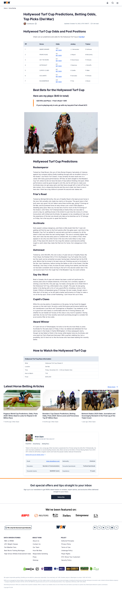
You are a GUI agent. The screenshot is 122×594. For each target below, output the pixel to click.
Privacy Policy (66, 544)
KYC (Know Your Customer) (70, 557)
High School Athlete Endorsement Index (17, 554)
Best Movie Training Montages (14, 550)
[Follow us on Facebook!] (95, 527)
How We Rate (37, 550)
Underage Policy (67, 550)
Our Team (36, 547)
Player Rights (65, 554)
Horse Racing (12, 8)
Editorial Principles (67, 541)
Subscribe (61, 497)
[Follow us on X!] (99, 527)
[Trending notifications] (107, 2)
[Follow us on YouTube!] (103, 527)
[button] (117, 3)
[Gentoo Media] (59, 568)
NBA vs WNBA (9, 541)
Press (34, 557)
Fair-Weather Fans (10, 547)
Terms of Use (65, 547)
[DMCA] (28, 568)
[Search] (113, 3)
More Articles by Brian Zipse (35, 454)
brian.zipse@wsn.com (52, 461)
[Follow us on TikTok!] (116, 527)
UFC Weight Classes (11, 544)
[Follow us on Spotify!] (112, 527)
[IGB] (46, 568)
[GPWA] (84, 568)
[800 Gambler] (72, 568)
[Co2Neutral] (94, 568)
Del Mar (81, 37)
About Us (36, 541)
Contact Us (36, 544)
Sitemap (35, 560)
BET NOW (59, 50)
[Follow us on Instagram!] (108, 527)
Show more (111, 387)
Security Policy (66, 560)
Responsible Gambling (40, 554)
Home (5, 8)
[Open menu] (117, 3)
